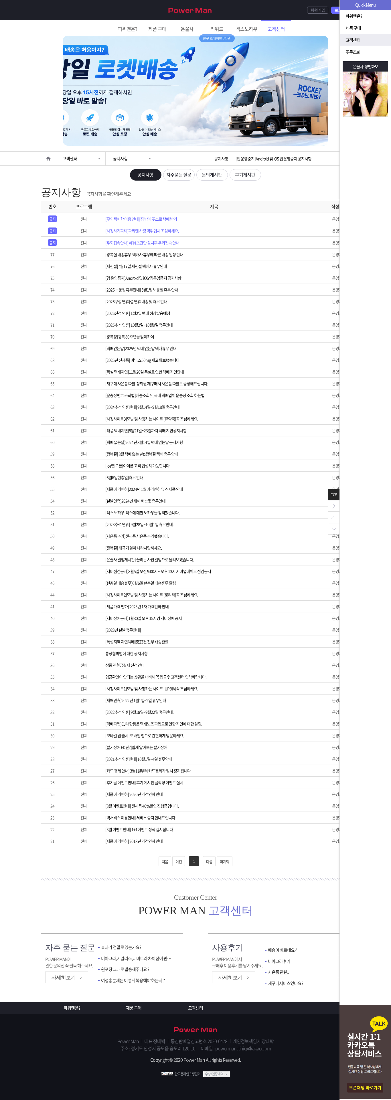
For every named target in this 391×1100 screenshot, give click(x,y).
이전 (178, 861)
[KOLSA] (168, 1074)
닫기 (333, 506)
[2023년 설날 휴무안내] (123, 630)
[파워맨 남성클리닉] (195, 1030)
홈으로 (48, 158)
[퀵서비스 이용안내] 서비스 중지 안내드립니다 (140, 817)
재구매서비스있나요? (285, 983)
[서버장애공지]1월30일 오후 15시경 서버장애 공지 (143, 618)
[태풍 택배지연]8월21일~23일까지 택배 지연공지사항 (146, 430)
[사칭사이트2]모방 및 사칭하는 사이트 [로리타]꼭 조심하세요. (151, 595)
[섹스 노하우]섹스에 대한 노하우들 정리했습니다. (142, 512)
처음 (165, 861)
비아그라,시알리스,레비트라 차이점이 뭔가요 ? (138, 958)
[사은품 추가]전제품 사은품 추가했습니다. (137, 536)
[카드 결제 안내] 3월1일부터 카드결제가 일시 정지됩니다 (148, 770)
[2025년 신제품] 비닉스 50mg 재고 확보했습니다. (142, 360)
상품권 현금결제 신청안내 (124, 665)
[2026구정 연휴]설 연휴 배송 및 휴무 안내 (136, 301)
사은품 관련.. (278, 972)
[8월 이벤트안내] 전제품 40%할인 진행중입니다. (142, 806)
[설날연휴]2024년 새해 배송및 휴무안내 (135, 501)
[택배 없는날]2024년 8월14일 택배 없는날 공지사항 (144, 442)
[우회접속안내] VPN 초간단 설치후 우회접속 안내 (142, 243)
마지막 (224, 861)
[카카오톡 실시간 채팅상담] (365, 1052)
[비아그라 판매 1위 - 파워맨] (190, 10)
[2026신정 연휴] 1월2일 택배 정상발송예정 (137, 313)
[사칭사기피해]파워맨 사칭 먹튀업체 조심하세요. (142, 231)
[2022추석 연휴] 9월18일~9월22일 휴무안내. (139, 712)
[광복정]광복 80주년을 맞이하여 (129, 336)
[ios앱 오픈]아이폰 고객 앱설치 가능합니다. (137, 465)
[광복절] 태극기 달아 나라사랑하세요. (133, 548)
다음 (209, 861)
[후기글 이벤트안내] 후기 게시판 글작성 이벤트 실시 (144, 782)
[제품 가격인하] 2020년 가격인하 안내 (134, 794)
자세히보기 (63, 977)
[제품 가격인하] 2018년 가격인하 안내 (134, 841)
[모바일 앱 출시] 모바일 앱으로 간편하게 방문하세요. (144, 735)
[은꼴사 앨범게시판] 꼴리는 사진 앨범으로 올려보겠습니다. (149, 559)
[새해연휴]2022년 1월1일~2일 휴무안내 (135, 700)
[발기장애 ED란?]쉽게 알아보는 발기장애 (136, 747)
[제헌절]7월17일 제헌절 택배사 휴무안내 (136, 266)
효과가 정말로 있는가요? (121, 947)
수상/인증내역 (214, 1074)
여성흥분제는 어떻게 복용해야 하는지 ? (133, 981)
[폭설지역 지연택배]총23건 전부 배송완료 (136, 641)
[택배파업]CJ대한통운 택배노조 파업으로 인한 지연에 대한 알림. (153, 724)
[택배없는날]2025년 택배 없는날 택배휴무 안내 (140, 348)
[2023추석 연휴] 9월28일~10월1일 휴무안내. (139, 524)
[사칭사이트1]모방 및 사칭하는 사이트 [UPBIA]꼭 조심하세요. (151, 688)
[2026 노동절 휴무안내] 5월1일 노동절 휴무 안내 (272, 158)
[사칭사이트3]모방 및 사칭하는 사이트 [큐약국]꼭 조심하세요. (151, 419)
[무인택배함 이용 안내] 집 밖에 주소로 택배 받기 (141, 219)
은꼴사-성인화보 (365, 66)
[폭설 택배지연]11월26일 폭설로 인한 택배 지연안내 (144, 372)
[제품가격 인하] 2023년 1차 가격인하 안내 (137, 606)
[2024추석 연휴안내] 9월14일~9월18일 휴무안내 (142, 407)
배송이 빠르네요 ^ (282, 950)
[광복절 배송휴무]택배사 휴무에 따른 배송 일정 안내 (144, 254)
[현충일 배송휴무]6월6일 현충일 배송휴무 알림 (140, 583)
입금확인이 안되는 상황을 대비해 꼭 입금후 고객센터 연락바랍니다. (155, 677)
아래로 (333, 529)
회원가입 (317, 10)
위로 (333, 517)
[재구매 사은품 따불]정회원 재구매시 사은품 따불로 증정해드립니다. (156, 383)
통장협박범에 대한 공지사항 (126, 653)
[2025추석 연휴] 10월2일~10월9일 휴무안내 (139, 325)
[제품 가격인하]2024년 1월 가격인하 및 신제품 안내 (144, 489)
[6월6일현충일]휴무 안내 (124, 477)
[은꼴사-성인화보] (365, 94)
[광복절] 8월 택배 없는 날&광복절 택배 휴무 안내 (141, 454)
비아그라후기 (279, 961)
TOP (334, 494)
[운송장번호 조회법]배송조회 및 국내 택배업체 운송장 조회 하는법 (154, 395)
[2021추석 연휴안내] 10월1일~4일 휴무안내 (138, 759)
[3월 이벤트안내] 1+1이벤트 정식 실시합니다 (139, 829)
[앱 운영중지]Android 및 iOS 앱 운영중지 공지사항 (143, 278)
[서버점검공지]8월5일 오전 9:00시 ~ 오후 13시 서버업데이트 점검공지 (158, 571)
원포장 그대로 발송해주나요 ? (125, 969)
